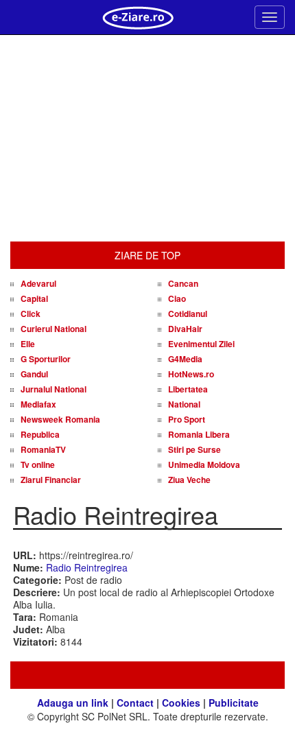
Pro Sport (186, 419)
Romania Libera (199, 434)
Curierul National (53, 328)
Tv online (38, 464)
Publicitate (234, 702)
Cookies (181, 702)
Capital (34, 298)
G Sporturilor (46, 359)
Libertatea (188, 389)
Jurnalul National (53, 389)
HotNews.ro (191, 374)
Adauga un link (72, 702)
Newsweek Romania (60, 419)
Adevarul (38, 283)
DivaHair (185, 328)
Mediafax (38, 404)
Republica (40, 434)
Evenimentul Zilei (201, 344)
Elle (28, 344)
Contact (135, 702)
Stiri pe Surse (194, 449)
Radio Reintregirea (87, 567)
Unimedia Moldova (204, 464)
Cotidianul (187, 313)
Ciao (177, 298)
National (184, 404)
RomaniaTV (43, 449)
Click (30, 313)
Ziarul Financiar (51, 479)
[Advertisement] (147, 139)
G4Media (185, 359)
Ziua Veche (189, 479)
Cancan (183, 283)
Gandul (34, 374)
